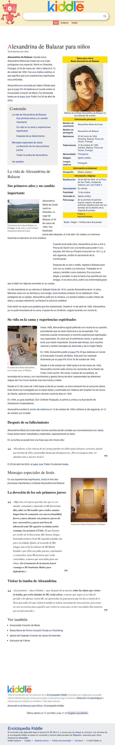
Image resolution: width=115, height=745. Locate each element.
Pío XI (79, 352)
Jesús (100, 430)
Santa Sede (47, 389)
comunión (94, 386)
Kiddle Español (14, 740)
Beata (66, 222)
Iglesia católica (84, 157)
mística (40, 72)
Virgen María (95, 345)
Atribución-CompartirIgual (89, 698)
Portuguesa (83, 153)
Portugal (89, 141)
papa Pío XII (20, 89)
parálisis (37, 306)
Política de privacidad (61, 740)
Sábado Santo (50, 289)
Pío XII (66, 359)
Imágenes (65, 22)
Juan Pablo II (96, 184)
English (75, 22)
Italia (72, 433)
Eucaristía (90, 210)
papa (72, 352)
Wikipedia (77, 735)
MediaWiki (23, 737)
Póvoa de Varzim (61, 247)
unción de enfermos (40, 409)
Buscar (104, 16)
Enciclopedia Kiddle (57, 694)
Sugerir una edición (78, 712)
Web (56, 22)
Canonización (69, 188)
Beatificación (69, 179)
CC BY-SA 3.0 (53, 732)
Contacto (79, 740)
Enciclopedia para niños (18, 51)
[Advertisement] (58, 33)
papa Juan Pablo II (29, 96)
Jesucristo (77, 345)
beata (10, 96)
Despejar (99, 16)
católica (48, 72)
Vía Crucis (24, 380)
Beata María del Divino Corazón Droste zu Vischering (36, 630)
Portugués (82, 162)
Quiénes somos (42, 740)
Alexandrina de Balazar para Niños (25, 705)
